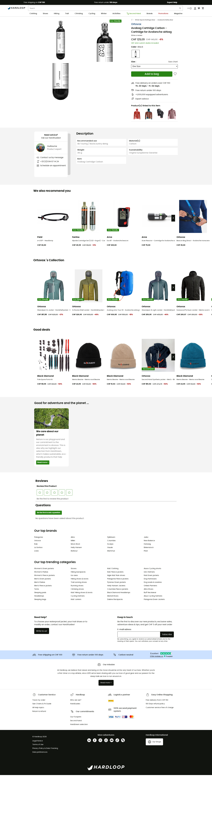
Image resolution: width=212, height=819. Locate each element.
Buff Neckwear (150, 592)
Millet (73, 541)
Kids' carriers (76, 599)
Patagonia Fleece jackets (117, 579)
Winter (104, 13)
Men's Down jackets (42, 579)
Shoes (45, 13)
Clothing (33, 13)
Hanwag (147, 544)
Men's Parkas (39, 582)
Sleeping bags (40, 599)
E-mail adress (124, 629)
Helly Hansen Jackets (116, 586)
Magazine (178, 13)
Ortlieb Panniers (150, 586)
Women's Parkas (41, 572)
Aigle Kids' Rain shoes (116, 575)
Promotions (163, 13)
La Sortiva (38, 547)
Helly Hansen (76, 547)
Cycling (92, 13)
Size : (133, 62)
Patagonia (38, 537)
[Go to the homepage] (133, 20)
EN (188, 8)
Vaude (110, 547)
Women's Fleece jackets (44, 575)
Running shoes (77, 586)
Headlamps (39, 596)
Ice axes (74, 575)
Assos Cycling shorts (152, 568)
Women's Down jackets (44, 568)
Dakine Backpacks (115, 599)
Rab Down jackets (151, 575)
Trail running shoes (79, 582)
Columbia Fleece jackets (117, 589)
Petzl (146, 551)
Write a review (136, 35)
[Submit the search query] (180, 8)
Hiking (56, 13)
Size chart (173, 62)
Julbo (146, 537)
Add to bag (152, 74)
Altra (73, 537)
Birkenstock (148, 547)
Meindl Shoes (112, 596)
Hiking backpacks (78, 572)
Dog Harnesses (150, 579)
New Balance (149, 541)
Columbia (111, 541)
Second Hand (135, 13)
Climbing (79, 13)
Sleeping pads (40, 592)
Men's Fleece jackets (43, 586)
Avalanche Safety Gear (165, 20)
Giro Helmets (149, 572)
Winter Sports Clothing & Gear (145, 20)
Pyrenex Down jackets (116, 582)
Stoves (73, 568)
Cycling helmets (78, 596)
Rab (36, 544)
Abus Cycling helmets (153, 596)
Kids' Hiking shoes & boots (81, 592)
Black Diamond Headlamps (118, 592)
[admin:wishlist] (175, 74)
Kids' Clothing (112, 568)
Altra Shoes (148, 589)
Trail (67, 13)
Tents (36, 589)
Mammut (111, 551)
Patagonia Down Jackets (154, 599)
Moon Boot (75, 544)
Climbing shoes (77, 589)
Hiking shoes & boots (79, 579)
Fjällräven (111, 537)
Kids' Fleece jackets (115, 572)
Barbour (74, 551)
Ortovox (136, 24)
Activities (116, 13)
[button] (60, 40)
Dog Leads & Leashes (153, 582)
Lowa (36, 551)
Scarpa (110, 544)
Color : (137, 47)
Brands (149, 13)
